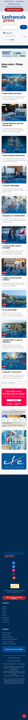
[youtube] (14, 577)
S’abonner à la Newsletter (14, 9)
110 (6, 383)
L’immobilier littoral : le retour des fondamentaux (12, 341)
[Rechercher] (23, 27)
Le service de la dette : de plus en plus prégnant (11, 247)
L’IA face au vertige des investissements (13, 155)
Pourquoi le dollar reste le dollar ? (12, 93)
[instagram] (13, 570)
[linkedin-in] (13, 566)
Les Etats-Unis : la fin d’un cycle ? (11, 372)
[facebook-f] (13, 562)
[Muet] (8, 40)
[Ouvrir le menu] (25, 37)
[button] (24, 716)
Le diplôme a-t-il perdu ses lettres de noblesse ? (12, 279)
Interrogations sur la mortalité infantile (13, 216)
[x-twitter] (13, 574)
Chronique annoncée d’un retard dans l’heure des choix (12, 124)
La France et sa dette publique (10, 185)
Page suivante (12, 383)
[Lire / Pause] (4, 39)
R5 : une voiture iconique (9, 310)
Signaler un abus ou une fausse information (14, 597)
